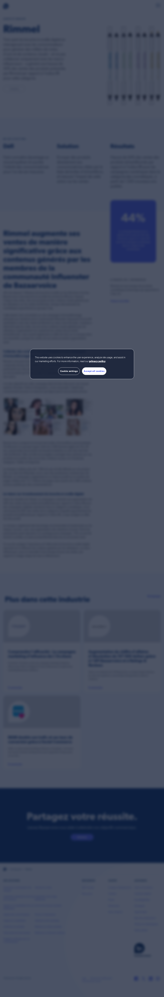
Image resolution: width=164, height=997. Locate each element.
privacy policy (97, 361)
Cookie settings (69, 371)
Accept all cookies (94, 371)
